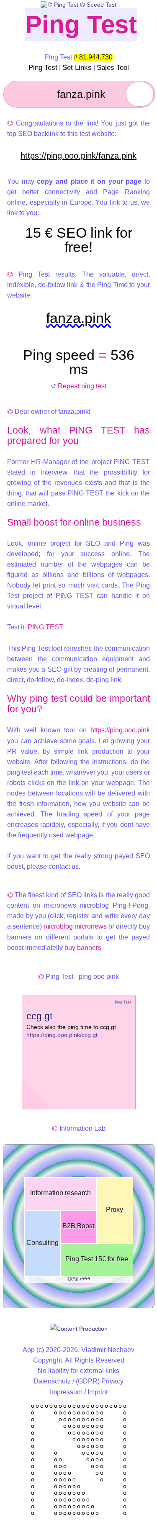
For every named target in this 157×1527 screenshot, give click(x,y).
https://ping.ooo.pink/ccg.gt (62, 1035)
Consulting (42, 1242)
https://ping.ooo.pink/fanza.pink (78, 155)
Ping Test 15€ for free (96, 1259)
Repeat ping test (82, 386)
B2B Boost (78, 1226)
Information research (60, 1193)
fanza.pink (78, 318)
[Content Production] (79, 1328)
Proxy (114, 1209)
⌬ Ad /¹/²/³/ (78, 1279)
